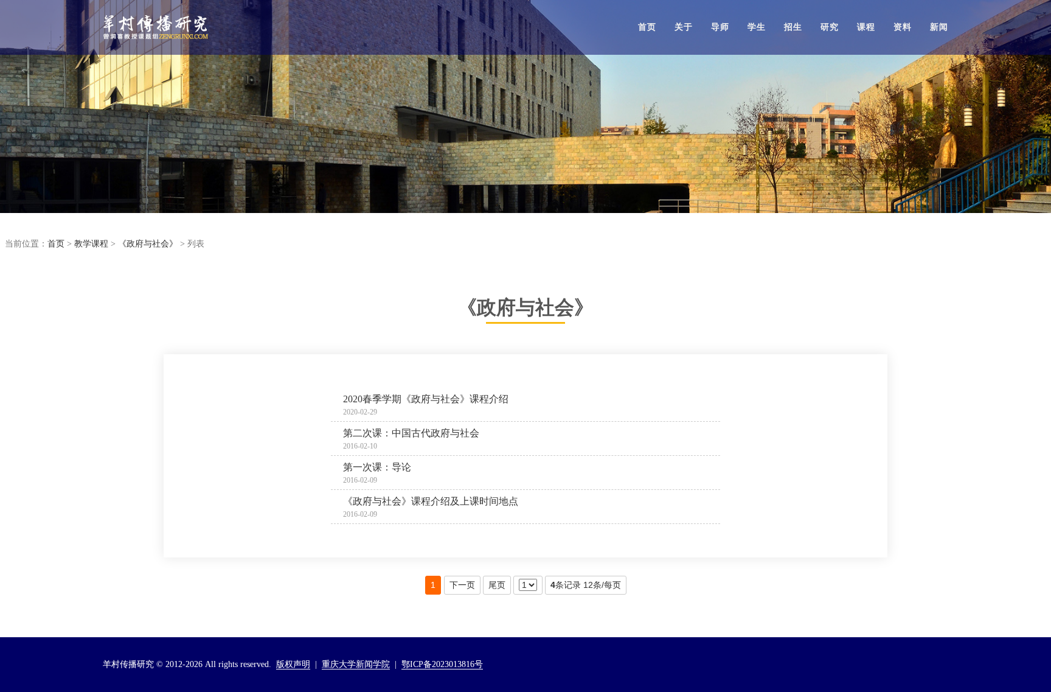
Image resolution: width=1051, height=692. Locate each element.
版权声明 (293, 664)
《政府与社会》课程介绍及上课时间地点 (430, 501)
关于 (684, 27)
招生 (793, 27)
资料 (902, 27)
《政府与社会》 (148, 243)
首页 (647, 27)
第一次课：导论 (377, 467)
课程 (866, 27)
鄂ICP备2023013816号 (442, 664)
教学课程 (91, 243)
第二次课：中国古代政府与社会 (411, 433)
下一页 (462, 585)
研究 (829, 27)
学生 (756, 27)
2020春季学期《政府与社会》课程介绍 (425, 399)
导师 (720, 27)
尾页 (496, 585)
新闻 (939, 27)
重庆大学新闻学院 (356, 664)
